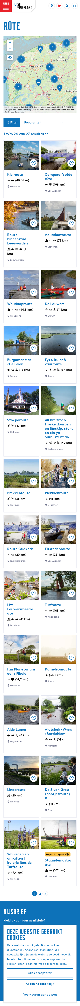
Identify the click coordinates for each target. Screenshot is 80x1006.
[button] (40, 50)
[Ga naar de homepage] (23, 6)
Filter (14, 122)
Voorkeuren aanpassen (40, 994)
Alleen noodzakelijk (40, 984)
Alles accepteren (40, 973)
